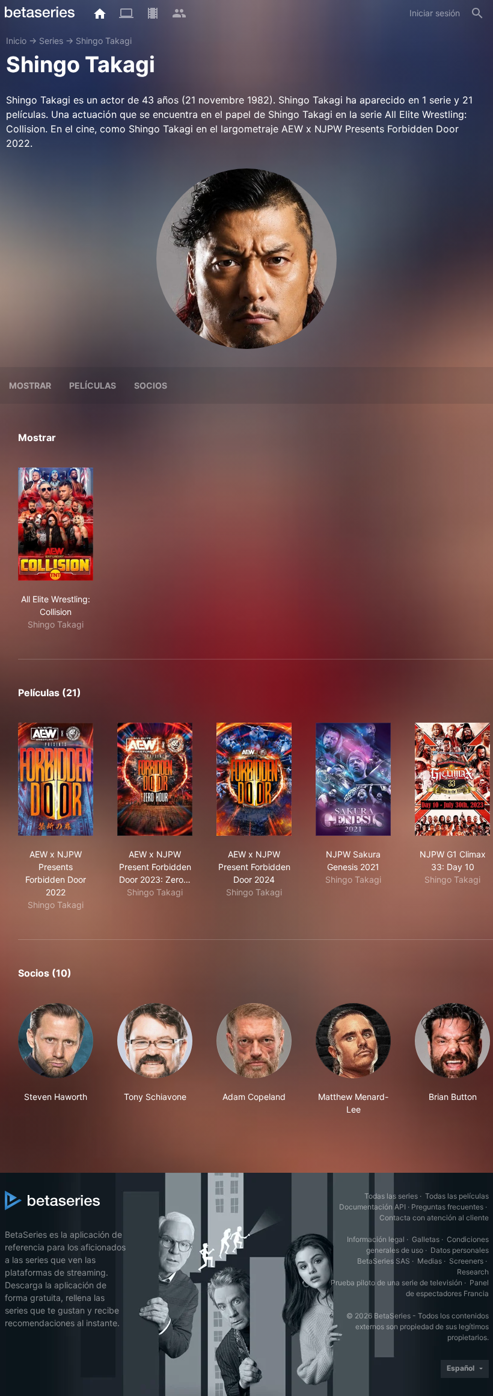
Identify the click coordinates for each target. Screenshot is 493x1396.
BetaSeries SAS (383, 1260)
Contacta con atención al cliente (434, 1217)
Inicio (16, 41)
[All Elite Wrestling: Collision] (55, 524)
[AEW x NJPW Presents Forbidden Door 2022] (55, 779)
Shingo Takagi (104, 41)
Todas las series (391, 1195)
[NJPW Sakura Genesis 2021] (353, 779)
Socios (150, 385)
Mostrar (30, 385)
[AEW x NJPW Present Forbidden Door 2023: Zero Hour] (154, 779)
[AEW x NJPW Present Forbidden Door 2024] (254, 779)
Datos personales (459, 1250)
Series (51, 41)
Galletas (425, 1239)
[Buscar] (477, 13)
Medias (429, 1260)
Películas (92, 385)
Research (473, 1271)
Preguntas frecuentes (447, 1206)
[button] (55, 1059)
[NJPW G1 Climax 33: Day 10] (452, 779)
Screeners (466, 1260)
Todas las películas (457, 1195)
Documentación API (372, 1206)
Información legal (376, 1239)
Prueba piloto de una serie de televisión (396, 1282)
